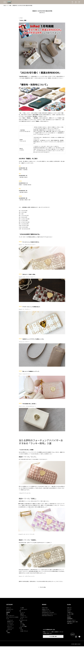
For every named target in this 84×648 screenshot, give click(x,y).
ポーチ (21, 618)
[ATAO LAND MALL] (9, 2)
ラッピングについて (10, 615)
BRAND (44, 604)
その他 (20, 628)
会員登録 (69, 617)
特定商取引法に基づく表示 (72, 621)
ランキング (8, 610)
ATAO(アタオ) (45, 607)
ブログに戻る (43, 587)
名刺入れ (22, 614)
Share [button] (21, 17)
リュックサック (10, 624)
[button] (4, 2)
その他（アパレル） (24, 631)
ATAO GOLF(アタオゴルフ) (47, 615)
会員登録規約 (69, 618)
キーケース (22, 612)
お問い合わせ (69, 623)
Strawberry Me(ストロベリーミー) (49, 614)
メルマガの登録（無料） (53, 636)
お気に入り (69, 607)
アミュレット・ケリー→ (24, 341)
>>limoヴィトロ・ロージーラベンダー (26, 534)
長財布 (8, 632)
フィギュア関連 (23, 626)
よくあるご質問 (70, 614)
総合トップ (6, 5)
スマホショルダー (23, 609)
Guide (69, 604)
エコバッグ (9, 629)
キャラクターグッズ (23, 620)
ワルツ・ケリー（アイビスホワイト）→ (27, 406)
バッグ (7, 618)
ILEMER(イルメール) (46, 610)
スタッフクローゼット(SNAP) (12, 617)
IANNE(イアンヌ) (45, 609)
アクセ (21, 629)
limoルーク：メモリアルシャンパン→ (27, 244)
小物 (20, 610)
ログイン (69, 615)
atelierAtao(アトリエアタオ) (48, 612)
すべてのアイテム (9, 609)
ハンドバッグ (10, 620)
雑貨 (21, 621)
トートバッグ (10, 623)
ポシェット (9, 626)
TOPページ (8, 607)
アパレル (22, 623)
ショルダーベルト (23, 617)
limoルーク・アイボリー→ (24, 309)
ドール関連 (22, 624)
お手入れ (69, 610)
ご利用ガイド (69, 612)
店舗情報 (8, 612)
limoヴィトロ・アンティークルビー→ (27, 277)
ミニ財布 (22, 607)
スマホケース (23, 615)
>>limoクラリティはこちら (25, 493)
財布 (7, 631)
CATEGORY (9, 604)
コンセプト (69, 609)
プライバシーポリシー (71, 620)
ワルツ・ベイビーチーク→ (24, 374)
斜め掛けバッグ (10, 621)
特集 (10, 5)
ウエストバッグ (10, 628)
